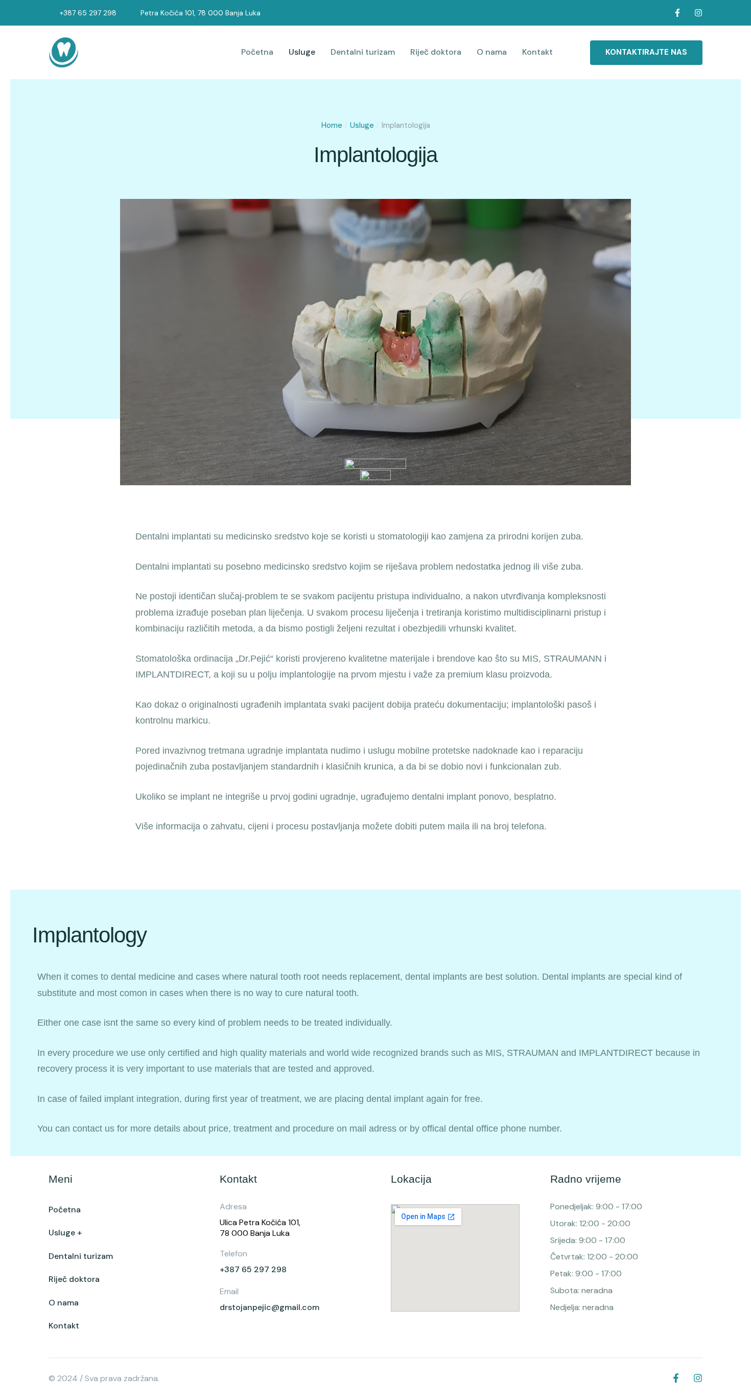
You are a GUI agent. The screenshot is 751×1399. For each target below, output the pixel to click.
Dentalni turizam (363, 52)
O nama (492, 52)
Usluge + (65, 1232)
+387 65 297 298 (88, 12)
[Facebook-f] (677, 13)
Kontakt (537, 52)
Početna (257, 52)
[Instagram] (698, 13)
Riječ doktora (435, 52)
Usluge (302, 52)
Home (331, 125)
